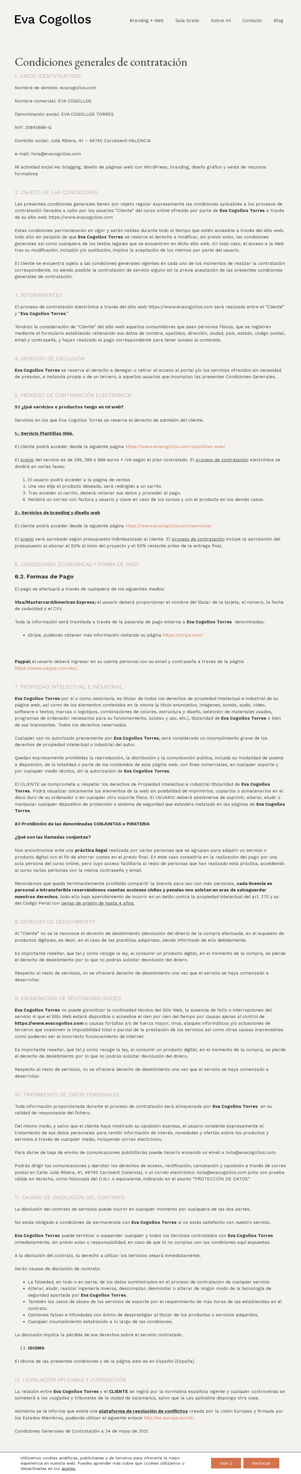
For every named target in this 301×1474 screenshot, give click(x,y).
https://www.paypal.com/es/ (46, 668)
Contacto (252, 20)
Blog (278, 20)
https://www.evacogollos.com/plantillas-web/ (176, 446)
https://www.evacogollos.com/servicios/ (169, 526)
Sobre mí (221, 20)
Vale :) (226, 1463)
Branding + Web (147, 20)
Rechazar (261, 1463)
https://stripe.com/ (183, 635)
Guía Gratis (187, 20)
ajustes (68, 1468)
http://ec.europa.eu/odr (168, 1418)
